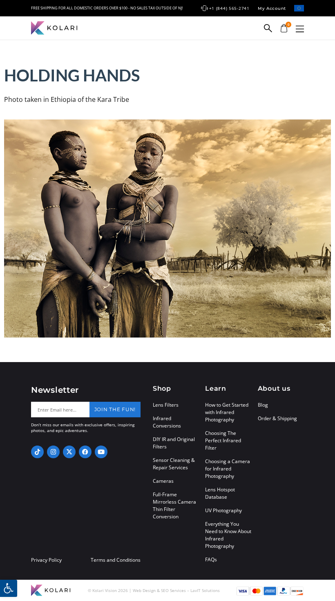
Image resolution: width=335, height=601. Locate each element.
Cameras (163, 480)
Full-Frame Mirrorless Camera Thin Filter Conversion (174, 505)
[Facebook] (85, 452)
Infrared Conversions (167, 422)
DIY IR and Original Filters (174, 443)
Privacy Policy (46, 560)
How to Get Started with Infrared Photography (226, 412)
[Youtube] (101, 452)
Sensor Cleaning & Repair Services (174, 464)
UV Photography (223, 510)
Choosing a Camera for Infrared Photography (227, 468)
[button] (300, 28)
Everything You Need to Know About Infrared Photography (228, 534)
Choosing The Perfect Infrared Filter (223, 440)
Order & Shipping (277, 418)
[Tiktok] (37, 452)
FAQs (211, 559)
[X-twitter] (69, 452)
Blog (263, 404)
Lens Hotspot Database (220, 493)
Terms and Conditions (116, 560)
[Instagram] (53, 452)
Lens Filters (166, 404)
